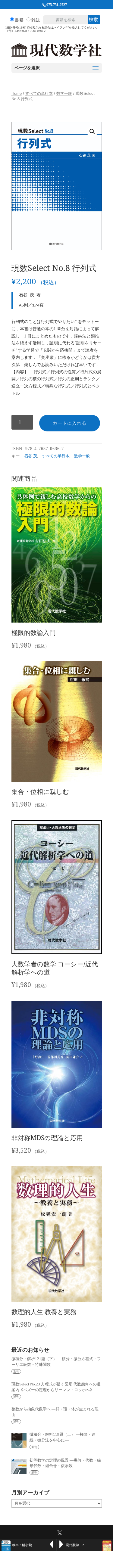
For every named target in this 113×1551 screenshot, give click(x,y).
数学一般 (64, 94)
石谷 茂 (30, 456)
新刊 (34, 1447)
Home (16, 94)
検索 (93, 19)
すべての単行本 (39, 94)
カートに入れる (69, 423)
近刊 (16, 1371)
